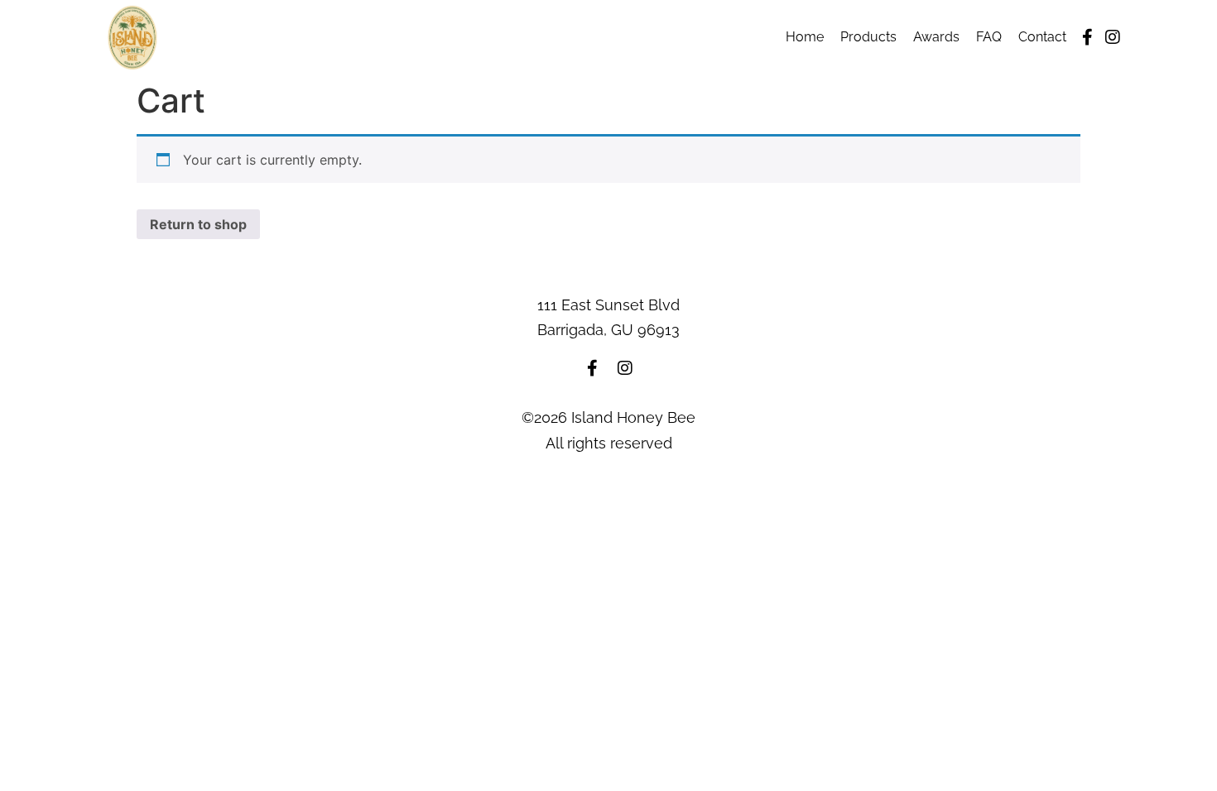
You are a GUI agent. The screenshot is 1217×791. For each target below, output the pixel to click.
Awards (936, 37)
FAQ (989, 37)
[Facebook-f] (1088, 37)
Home (805, 37)
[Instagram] (1112, 37)
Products (868, 37)
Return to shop (198, 224)
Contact (1042, 37)
